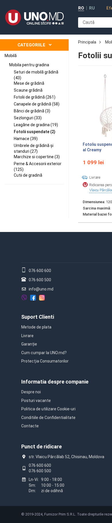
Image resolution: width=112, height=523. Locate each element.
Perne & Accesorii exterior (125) (37, 166)
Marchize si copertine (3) (37, 156)
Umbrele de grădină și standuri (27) (33, 148)
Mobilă (11, 55)
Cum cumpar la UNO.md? (44, 352)
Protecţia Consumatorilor (45, 361)
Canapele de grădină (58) (36, 104)
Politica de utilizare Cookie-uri (48, 409)
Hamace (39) (26, 138)
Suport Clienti (37, 317)
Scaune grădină (28, 90)
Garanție (29, 344)
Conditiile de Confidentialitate (48, 417)
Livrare (27, 335)
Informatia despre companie (54, 382)
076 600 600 (40, 270)
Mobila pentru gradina (29, 65)
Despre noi (31, 392)
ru (92, 8)
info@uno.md (41, 289)
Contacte (30, 426)
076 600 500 (40, 279)
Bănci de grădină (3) (32, 111)
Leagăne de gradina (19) (36, 124)
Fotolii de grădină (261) (34, 97)
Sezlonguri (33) (28, 118)
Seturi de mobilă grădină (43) (36, 75)
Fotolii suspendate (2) (34, 131)
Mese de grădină (29, 83)
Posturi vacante (36, 400)
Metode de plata (36, 327)
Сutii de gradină (28, 175)
